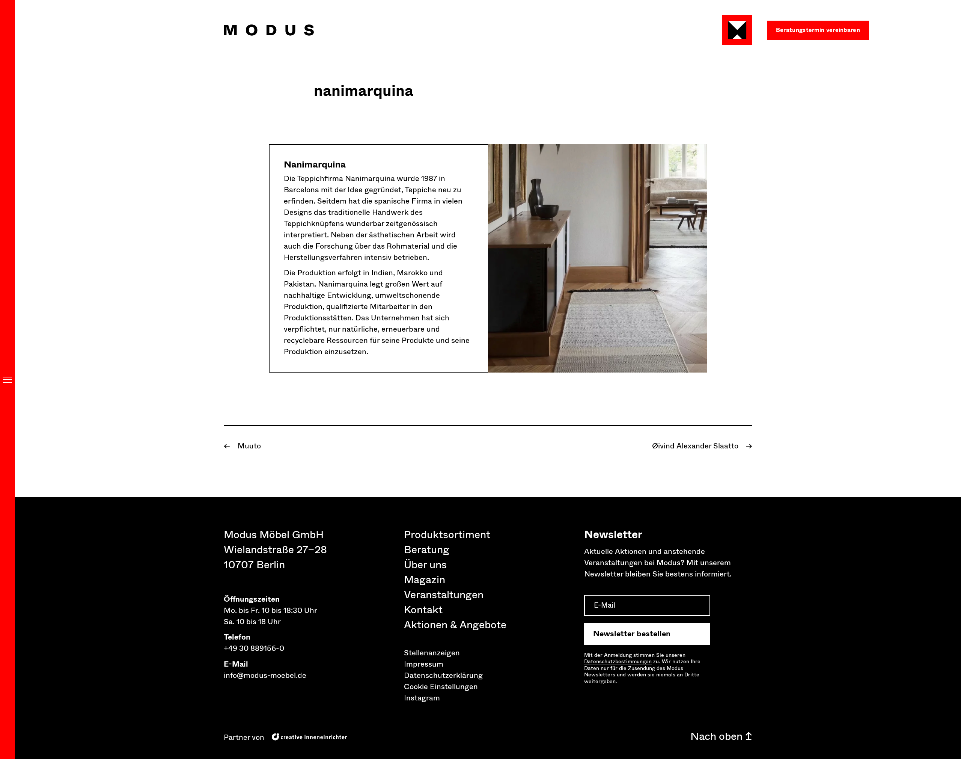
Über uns (425, 564)
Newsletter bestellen (631, 633)
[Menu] (7, 379)
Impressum (423, 664)
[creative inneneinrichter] (309, 736)
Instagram (422, 698)
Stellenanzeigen (432, 652)
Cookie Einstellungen (441, 686)
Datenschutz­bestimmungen (618, 661)
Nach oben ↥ (721, 736)
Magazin (424, 579)
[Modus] (269, 30)
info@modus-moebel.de (265, 675)
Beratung (426, 549)
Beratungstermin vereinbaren (818, 30)
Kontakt (423, 609)
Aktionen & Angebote (455, 624)
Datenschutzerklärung (443, 675)
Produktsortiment (447, 534)
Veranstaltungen (444, 594)
